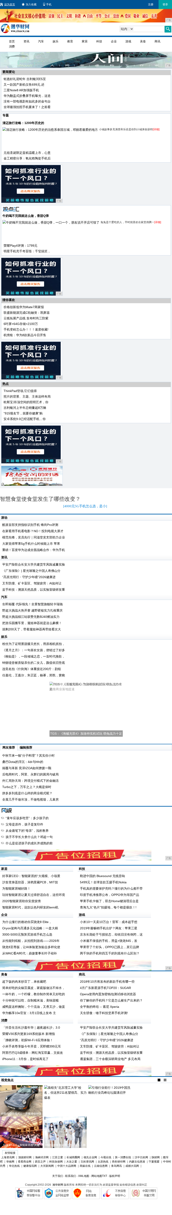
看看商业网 (24, 1161)
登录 (165, 4)
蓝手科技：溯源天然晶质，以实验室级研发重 (33, 589)
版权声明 (114, 1176)
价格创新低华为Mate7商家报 (24, 307)
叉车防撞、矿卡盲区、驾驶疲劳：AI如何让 (32, 583)
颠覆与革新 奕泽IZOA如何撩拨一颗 (26, 768)
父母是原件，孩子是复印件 (24, 824)
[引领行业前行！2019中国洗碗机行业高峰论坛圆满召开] (109, 1101)
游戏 (128, 41)
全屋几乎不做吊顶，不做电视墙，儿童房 (30, 799)
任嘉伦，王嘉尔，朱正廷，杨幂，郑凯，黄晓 (33, 675)
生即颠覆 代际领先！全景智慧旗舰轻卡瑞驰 (32, 604)
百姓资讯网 (87, 1161)
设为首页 (9, 4)
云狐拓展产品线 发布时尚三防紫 (26, 318)
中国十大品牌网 (66, 1165)
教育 (70, 41)
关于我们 (57, 1176)
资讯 (26, 41)
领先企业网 (90, 1157)
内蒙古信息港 (137, 1161)
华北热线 (14, 1165)
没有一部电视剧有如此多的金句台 (27, 101)
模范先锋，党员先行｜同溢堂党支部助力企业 (33, 537)
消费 (12, 46)
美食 (143, 41)
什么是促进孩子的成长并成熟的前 (29, 843)
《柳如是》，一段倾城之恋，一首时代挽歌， (33, 656)
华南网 (10, 1161)
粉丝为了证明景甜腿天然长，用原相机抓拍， (33, 644)
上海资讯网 (8, 1157)
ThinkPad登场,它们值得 (20, 391)
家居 (85, 41)
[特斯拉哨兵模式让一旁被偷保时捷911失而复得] (21, 1101)
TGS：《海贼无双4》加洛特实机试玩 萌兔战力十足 (86, 733)
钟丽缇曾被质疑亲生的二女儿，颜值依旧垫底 (33, 662)
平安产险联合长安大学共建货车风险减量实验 (33, 564)
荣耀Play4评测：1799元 (20, 245)
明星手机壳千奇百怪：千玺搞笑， (27, 251)
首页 (12, 41)
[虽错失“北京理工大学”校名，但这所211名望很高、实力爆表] (65, 1101)
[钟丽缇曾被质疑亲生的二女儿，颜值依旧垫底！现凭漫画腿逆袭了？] (65, 1132)
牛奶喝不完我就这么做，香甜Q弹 (25, 216)
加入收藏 (31, 4)
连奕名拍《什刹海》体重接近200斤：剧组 (31, 669)
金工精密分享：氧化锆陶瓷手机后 (27, 158)
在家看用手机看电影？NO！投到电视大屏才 (32, 531)
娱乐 (55, 41)
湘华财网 (57, 1184)
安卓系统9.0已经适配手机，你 (25, 419)
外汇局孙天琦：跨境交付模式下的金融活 (30, 780)
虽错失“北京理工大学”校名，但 (65, 1113)
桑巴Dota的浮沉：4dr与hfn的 (22, 762)
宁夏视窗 (154, 1161)
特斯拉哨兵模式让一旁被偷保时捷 (21, 1113)
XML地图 (83, 1176)
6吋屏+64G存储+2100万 (21, 324)
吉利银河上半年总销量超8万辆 (25, 407)
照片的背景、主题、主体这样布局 (27, 396)
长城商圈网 (73, 1157)
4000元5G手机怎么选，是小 (85, 506)
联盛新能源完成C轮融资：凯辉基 (27, 312)
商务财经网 (118, 1161)
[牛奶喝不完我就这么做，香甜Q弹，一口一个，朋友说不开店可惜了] (50, 222)
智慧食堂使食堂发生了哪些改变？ (40, 499)
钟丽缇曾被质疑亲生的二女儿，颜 (65, 1145)
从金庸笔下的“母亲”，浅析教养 (27, 830)
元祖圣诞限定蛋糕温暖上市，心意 (27, 153)
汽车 (41, 41)
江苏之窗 (57, 1157)
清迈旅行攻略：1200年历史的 (23, 123)
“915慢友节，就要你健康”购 (23, 413)
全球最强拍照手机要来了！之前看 (27, 107)
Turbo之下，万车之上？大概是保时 (26, 787)
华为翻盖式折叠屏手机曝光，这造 (27, 96)
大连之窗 (71, 1161)
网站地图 (96, 1176)
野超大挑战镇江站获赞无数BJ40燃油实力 (31, 616)
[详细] (156, 129)
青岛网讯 (116, 1165)
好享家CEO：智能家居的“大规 (21, 1145)
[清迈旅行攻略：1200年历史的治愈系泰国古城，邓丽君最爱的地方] (50, 129)
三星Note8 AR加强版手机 (21, 90)
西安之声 (40, 1161)
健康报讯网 (30, 1165)
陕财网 (156, 1157)
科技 (99, 41)
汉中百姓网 (141, 1157)
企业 (114, 41)
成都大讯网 (132, 1165)
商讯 (157, 41)
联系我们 (70, 1176)
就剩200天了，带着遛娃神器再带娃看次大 (31, 629)
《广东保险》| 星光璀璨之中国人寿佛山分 (31, 571)
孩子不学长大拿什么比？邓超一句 (29, 837)
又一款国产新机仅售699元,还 (24, 84)
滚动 (4, 517)
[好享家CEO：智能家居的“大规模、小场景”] (21, 1132)
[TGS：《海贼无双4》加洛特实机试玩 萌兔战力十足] (86, 709)
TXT (104, 1176)
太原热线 (103, 1161)
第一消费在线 (123, 1157)
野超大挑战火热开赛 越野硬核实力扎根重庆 (32, 610)
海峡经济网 (42, 1157)
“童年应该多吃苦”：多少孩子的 (27, 818)
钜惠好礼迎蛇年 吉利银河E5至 (25, 79)
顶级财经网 (25, 1157)
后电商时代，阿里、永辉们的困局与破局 (30, 774)
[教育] (7, 810)
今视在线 (106, 1157)
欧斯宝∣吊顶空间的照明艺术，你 (26, 402)
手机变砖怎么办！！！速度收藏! (26, 329)
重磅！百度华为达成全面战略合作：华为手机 (33, 550)
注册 (150, 4)
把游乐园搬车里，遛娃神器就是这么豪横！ (32, 623)
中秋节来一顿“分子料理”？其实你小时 (28, 755)
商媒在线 (85, 1165)
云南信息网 (101, 1165)
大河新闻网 (47, 1165)
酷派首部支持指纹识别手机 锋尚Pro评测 (30, 525)
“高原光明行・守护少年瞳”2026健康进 (29, 577)
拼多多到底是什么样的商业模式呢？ (27, 793)
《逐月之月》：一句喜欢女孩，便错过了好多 (33, 650)
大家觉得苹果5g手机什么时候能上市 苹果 (31, 543)
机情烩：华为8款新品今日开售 (25, 335)
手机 (49, 4)
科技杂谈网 (56, 1161)
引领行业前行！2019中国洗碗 (109, 1113)
